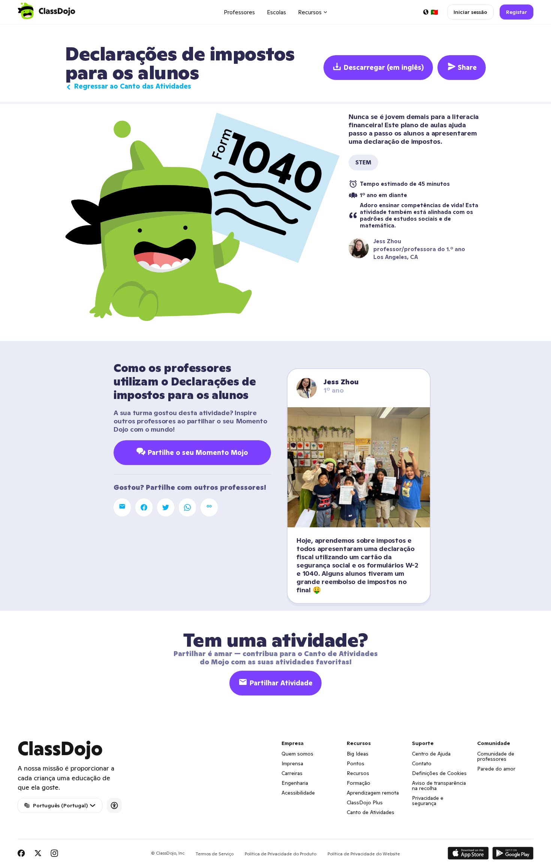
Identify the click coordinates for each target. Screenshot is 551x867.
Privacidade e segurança (427, 801)
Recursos (358, 773)
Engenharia (294, 783)
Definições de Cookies (439, 773)
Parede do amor (496, 768)
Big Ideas (357, 753)
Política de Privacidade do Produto (280, 853)
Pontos (355, 763)
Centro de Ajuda (431, 753)
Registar (516, 12)
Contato (421, 763)
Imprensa (292, 763)
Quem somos (297, 753)
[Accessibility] (114, 805)
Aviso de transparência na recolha (439, 786)
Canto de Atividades (370, 812)
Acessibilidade (298, 792)
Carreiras (291, 773)
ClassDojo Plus (365, 802)
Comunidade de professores (495, 756)
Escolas (276, 12)
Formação (358, 783)
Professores (239, 12)
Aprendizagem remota (373, 792)
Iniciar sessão (470, 12)
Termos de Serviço (215, 853)
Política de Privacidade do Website (364, 853)
